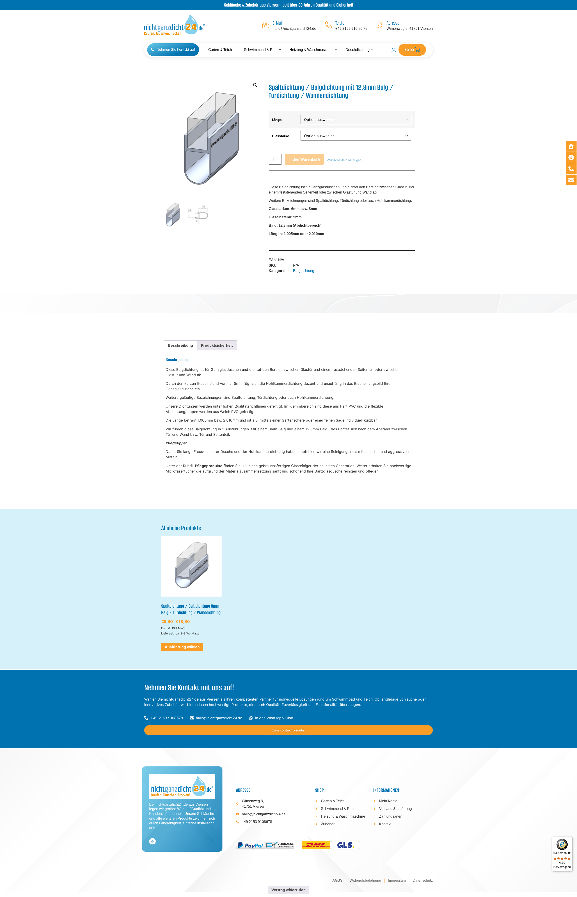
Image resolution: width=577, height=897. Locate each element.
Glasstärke (280, 136)
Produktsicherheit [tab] (217, 345)
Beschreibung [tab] (180, 345)
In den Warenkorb (304, 159)
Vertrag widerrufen (288, 890)
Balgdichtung (303, 271)
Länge (277, 119)
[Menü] (569, 839)
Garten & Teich (220, 50)
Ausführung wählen (182, 647)
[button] (255, 85)
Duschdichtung (358, 50)
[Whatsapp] (152, 841)
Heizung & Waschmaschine (311, 50)
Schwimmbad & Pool (260, 50)
